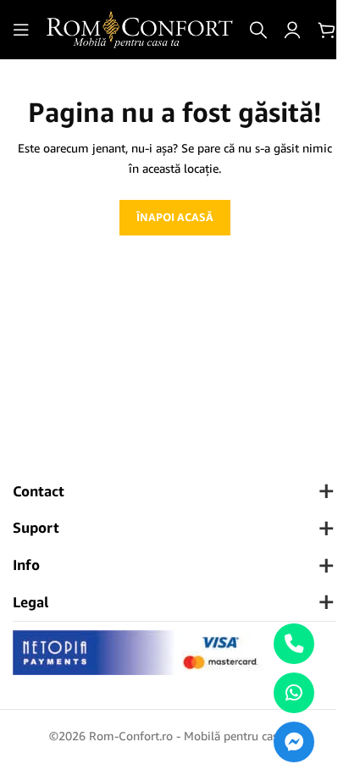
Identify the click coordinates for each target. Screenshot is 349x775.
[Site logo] (140, 28)
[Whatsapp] (294, 692)
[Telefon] (294, 643)
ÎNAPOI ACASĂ (174, 217)
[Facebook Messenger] (294, 742)
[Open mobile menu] (21, 30)
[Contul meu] (292, 30)
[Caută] (258, 30)
